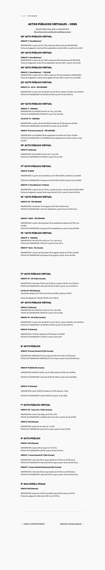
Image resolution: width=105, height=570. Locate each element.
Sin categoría (32, 16)
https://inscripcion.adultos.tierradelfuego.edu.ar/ (52, 32)
